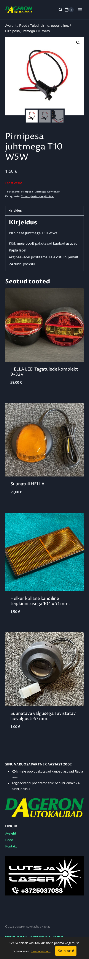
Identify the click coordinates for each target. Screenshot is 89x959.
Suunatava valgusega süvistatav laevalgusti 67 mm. (43, 716)
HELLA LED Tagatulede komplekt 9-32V (44, 371)
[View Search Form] (58, 10)
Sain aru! (66, 950)
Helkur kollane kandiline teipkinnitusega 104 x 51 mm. (40, 601)
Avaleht (10, 833)
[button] (78, 43)
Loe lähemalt (41, 951)
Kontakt (11, 846)
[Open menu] (80, 9)
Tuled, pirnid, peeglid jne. (37, 196)
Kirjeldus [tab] (15, 210)
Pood (9, 840)
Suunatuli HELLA (27, 484)
